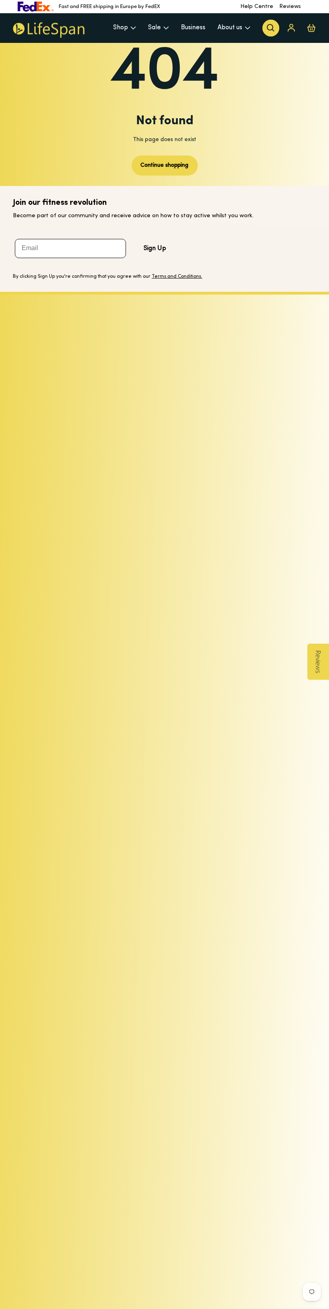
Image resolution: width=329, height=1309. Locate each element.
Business (193, 27)
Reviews (290, 7)
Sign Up (155, 248)
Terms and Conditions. (177, 276)
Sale (154, 27)
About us (229, 27)
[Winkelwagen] (311, 28)
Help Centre (256, 7)
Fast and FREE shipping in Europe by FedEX (109, 6)
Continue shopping (164, 165)
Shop (120, 27)
